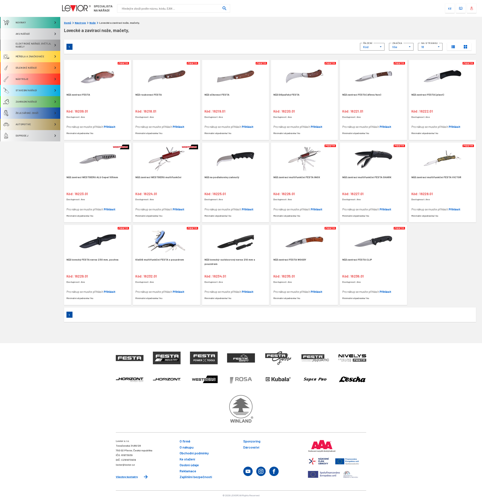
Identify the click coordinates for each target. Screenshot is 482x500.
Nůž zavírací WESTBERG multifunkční (158, 177)
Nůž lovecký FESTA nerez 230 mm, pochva (92, 259)
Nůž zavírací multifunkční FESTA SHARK (366, 177)
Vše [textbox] (394, 47)
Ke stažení (187, 459)
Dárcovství (251, 447)
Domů (67, 22)
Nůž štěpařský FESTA (286, 94)
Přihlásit (109, 126)
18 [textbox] (422, 47)
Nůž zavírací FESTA (78, 94)
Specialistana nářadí (103, 8)
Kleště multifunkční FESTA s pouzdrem (159, 259)
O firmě (185, 441)
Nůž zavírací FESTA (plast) (427, 94)
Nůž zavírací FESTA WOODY (289, 259)
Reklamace (188, 471)
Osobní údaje (189, 465)
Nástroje (80, 22)
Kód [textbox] (365, 47)
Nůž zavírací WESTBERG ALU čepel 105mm (92, 177)
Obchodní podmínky (194, 453)
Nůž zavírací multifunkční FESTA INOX (296, 177)
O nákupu (187, 447)
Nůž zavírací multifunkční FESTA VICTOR (436, 177)
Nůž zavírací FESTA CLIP (357, 259)
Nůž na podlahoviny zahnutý (221, 177)
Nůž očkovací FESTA (216, 94)
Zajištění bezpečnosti (196, 477)
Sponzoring (251, 441)
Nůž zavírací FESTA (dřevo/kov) (361, 94)
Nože (92, 22)
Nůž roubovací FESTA (148, 94)
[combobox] (372, 47)
